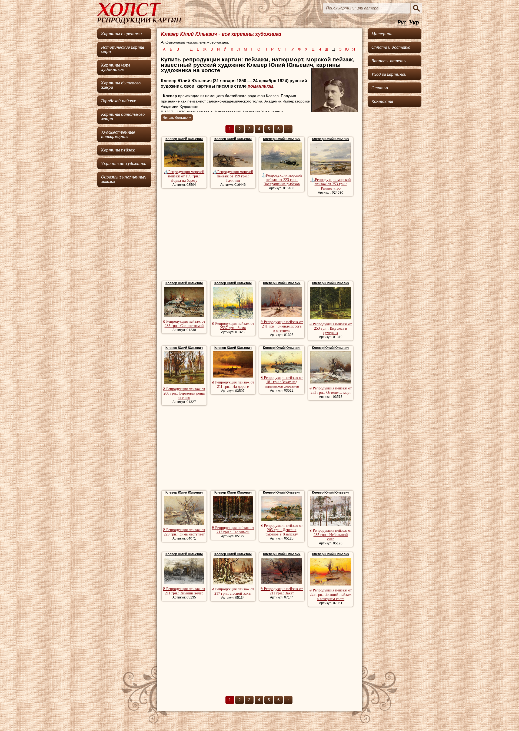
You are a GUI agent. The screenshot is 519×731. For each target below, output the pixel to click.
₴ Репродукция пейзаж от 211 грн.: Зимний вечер (184, 591)
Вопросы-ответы (389, 61)
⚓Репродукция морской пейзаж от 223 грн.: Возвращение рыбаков (281, 179)
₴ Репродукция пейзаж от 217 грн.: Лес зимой (233, 530)
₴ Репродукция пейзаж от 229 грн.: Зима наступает (184, 532)
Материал (381, 34)
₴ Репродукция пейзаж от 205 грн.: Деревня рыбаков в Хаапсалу (282, 530)
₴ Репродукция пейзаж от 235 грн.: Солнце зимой (184, 323)
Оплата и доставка (390, 47)
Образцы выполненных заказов (123, 179)
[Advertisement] (259, 239)
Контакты (382, 101)
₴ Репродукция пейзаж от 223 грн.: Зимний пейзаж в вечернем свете (331, 594)
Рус (402, 22)
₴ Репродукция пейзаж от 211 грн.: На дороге (233, 384)
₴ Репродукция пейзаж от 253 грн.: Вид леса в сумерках (331, 328)
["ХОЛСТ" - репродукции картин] (139, 13)
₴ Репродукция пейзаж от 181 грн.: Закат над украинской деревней (282, 382)
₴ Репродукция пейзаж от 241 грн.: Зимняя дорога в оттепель (282, 326)
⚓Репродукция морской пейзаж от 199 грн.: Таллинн (233, 176)
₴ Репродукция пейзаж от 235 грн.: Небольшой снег (331, 534)
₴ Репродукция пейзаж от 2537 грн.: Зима (233, 326)
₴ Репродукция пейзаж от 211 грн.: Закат (282, 591)
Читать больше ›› (177, 117)
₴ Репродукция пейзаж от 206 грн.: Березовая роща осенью (184, 393)
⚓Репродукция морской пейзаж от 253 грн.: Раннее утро (330, 184)
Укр (414, 22)
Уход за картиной (389, 74)
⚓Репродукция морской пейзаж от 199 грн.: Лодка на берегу (184, 176)
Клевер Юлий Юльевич (184, 139)
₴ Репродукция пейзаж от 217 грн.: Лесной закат (233, 591)
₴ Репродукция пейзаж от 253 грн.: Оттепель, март (331, 390)
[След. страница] (288, 129)
